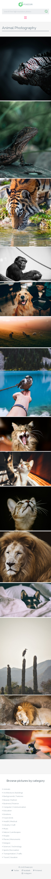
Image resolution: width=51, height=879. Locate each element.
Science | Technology (12, 847)
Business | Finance (11, 803)
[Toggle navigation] (25, 17)
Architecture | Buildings (13, 793)
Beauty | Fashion (10, 800)
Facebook (26, 870)
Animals (6, 789)
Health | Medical (10, 821)
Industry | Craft (9, 825)
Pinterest (38, 870)
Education (7, 811)
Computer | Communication (14, 807)
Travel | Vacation (10, 857)
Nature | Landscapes (12, 832)
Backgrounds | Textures (13, 796)
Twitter (16, 870)
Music (5, 829)
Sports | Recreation (11, 850)
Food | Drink (8, 818)
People (6, 836)
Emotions (7, 814)
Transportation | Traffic (12, 854)
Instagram (28, 873)
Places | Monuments (11, 839)
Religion (6, 843)
